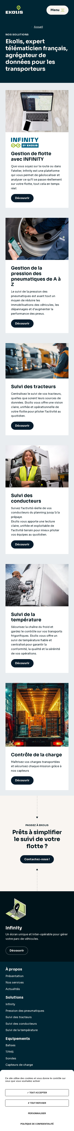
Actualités (13, 989)
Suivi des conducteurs (21, 1024)
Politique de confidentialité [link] (37, 1124)
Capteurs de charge (19, 1065)
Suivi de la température (22, 1030)
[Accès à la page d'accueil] (14, 7)
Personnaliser (37, 1113)
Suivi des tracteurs (19, 1017)
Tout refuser (38, 1103)
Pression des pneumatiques (25, 1011)
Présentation (15, 976)
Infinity (10, 1004)
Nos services (15, 982)
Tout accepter (38, 1092)
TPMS (10, 1052)
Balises (10, 1045)
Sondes (11, 1058)
